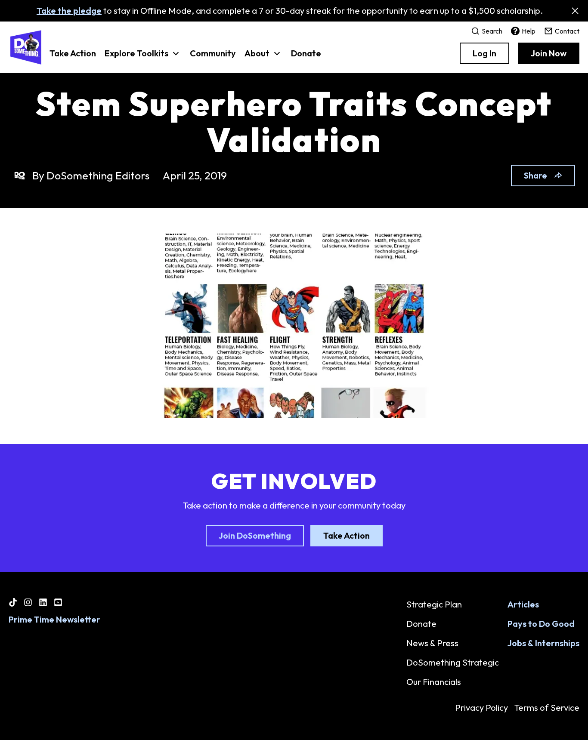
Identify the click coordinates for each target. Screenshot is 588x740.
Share (535, 175)
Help (528, 31)
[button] (143, 58)
